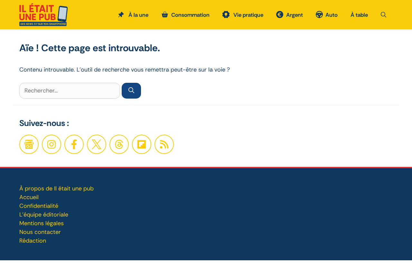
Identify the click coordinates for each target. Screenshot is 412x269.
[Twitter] (96, 144)
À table (359, 14)
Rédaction (32, 241)
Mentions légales (41, 223)
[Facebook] (51, 144)
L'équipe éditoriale (43, 214)
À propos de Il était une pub (56, 188)
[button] (383, 14)
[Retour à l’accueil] (43, 14)
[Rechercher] (131, 91)
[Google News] (29, 144)
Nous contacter (40, 232)
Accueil (29, 197)
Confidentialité (38, 206)
